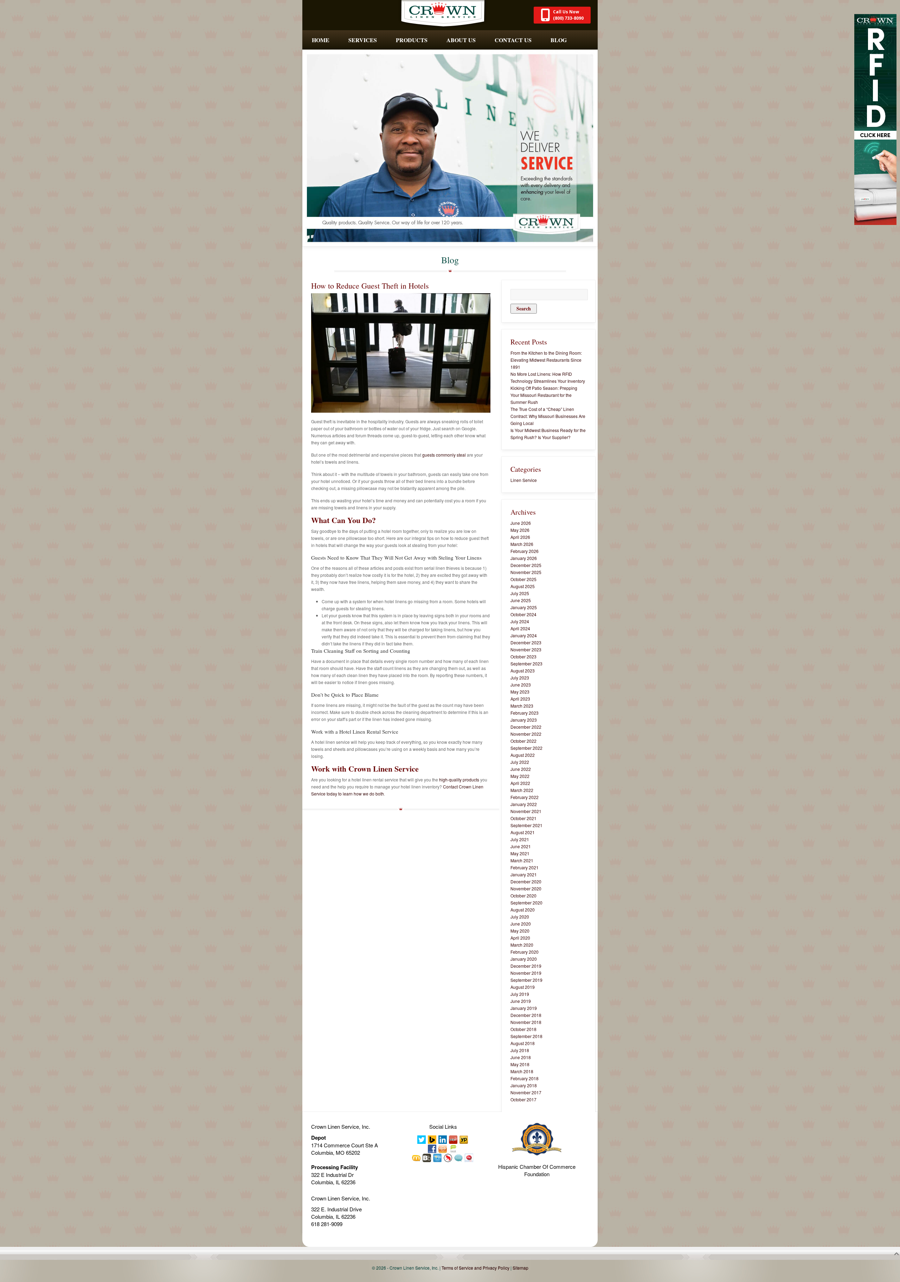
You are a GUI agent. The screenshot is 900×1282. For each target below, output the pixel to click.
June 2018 (520, 1057)
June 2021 (520, 846)
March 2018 (521, 1071)
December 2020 (525, 881)
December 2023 (525, 642)
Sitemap (520, 1268)
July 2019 (519, 994)
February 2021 (524, 867)
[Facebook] (432, 1148)
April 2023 (520, 699)
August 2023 (522, 671)
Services (362, 40)
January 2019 (523, 1008)
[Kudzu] (458, 1157)
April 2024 (520, 628)
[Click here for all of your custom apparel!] (875, 119)
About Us (461, 40)
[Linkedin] (443, 1139)
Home (320, 40)
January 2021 (523, 874)
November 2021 (525, 811)
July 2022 (519, 762)
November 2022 (525, 734)
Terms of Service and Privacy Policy (475, 1268)
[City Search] (437, 1157)
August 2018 (522, 1043)
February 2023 (524, 713)
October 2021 (523, 818)
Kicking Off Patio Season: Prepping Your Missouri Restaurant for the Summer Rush (543, 395)
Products (412, 40)
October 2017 (523, 1099)
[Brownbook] (427, 1157)
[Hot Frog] (448, 1157)
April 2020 (520, 938)
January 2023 (523, 720)
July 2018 (519, 1050)
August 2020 (522, 910)
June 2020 (520, 924)
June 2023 (520, 685)
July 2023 (519, 678)
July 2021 (519, 839)
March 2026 (521, 544)
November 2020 (525, 888)
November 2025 (525, 572)
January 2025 (523, 607)
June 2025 (520, 600)
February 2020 (524, 952)
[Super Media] (443, 1148)
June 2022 (520, 769)
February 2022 (524, 797)
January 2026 (523, 558)
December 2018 (525, 1015)
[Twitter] (421, 1139)
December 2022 (525, 727)
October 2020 (523, 895)
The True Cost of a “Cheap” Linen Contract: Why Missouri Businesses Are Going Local (547, 416)
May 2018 (519, 1064)
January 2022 (523, 804)
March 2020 (521, 945)
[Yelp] (453, 1139)
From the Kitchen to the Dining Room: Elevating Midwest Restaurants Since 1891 (546, 360)
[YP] (464, 1139)
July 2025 (519, 593)
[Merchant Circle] (469, 1157)
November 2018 (525, 1022)
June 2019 (520, 1001)
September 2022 (526, 748)
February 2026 (524, 551)
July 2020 (519, 917)
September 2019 (526, 980)
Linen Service (523, 480)
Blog (559, 40)
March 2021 (521, 860)
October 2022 (523, 741)
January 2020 (523, 959)
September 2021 (526, 825)
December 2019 (525, 966)
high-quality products (459, 779)
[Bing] (432, 1139)
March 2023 (521, 706)
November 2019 (525, 973)
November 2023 (525, 649)
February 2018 (524, 1078)
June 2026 (520, 523)
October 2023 (523, 656)
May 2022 (519, 776)
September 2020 (526, 903)
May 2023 (519, 692)
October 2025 (523, 579)
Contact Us (513, 40)
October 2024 (523, 614)
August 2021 (522, 832)
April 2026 (520, 537)
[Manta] (416, 1157)
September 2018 (526, 1036)
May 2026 (519, 530)
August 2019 (522, 987)
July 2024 (519, 621)
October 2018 (523, 1029)
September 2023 (526, 663)
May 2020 (519, 931)
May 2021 (519, 853)
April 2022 (520, 783)
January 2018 (523, 1085)
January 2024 (523, 635)
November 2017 (525, 1092)
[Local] (453, 1148)
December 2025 (525, 565)
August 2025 (522, 586)
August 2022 (522, 755)
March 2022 (521, 790)
